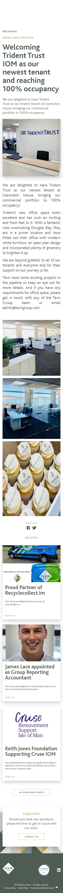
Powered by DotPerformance (42, 888)
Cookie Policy (23, 888)
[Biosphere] (46, 870)
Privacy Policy (10, 888)
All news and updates (31, 792)
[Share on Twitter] (34, 528)
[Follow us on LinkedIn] (58, 870)
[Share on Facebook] (28, 528)
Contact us (31, 836)
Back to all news (10, 31)
